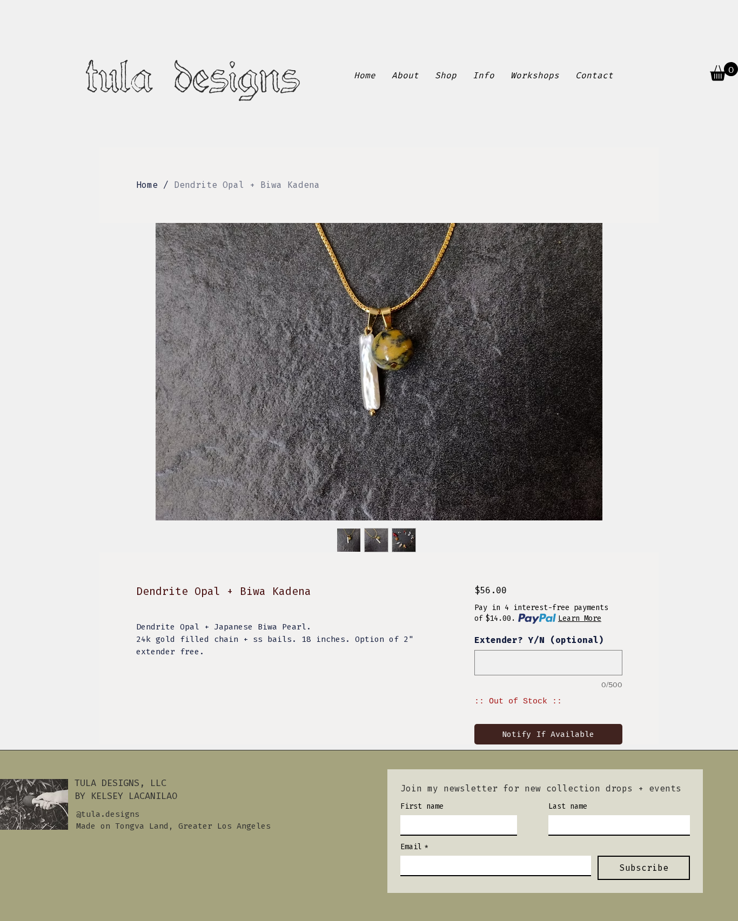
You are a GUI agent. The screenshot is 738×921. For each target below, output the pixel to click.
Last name (567, 806)
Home (147, 185)
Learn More (579, 618)
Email (414, 846)
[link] (724, 71)
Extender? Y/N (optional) (539, 640)
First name (422, 806)
